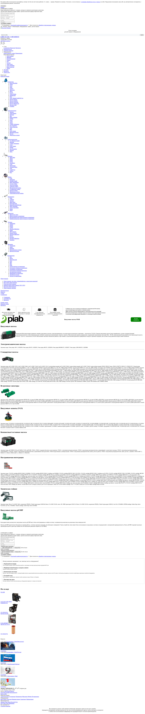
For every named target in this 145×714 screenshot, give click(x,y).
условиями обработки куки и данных (90, 1)
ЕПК (11, 265)
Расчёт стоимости (136, 319)
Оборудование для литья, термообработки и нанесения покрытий (20, 281)
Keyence (12, 237)
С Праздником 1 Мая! (12, 676)
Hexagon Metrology (14, 229)
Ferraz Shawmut (14, 127)
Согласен (3, 6)
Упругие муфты (14, 185)
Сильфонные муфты (15, 189)
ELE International (11, 58)
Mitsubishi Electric (14, 132)
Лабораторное (29, 699)
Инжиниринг (18, 53)
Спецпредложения (8, 50)
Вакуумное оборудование (10, 282)
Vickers (11, 88)
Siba (11, 116)
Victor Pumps (13, 94)
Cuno (11, 164)
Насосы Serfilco (14, 101)
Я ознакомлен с (15, 25)
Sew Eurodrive (13, 125)
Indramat (12, 114)
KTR (11, 178)
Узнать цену (7, 72)
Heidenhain (12, 223)
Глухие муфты (13, 183)
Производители (8, 49)
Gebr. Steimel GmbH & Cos (16, 98)
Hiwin (11, 258)
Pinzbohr (12, 248)
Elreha (11, 123)
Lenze (11, 121)
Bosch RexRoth (13, 83)
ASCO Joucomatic (14, 207)
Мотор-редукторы (14, 251)
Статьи (2, 293)
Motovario (12, 90)
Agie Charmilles (10, 65)
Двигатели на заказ (15, 135)
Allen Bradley (13, 113)
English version (4, 302)
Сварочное (23, 699)
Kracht (11, 92)
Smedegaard (13, 95)
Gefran (11, 227)
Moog (11, 91)
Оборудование (7, 53)
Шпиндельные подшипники (17, 216)
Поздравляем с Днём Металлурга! (15, 641)
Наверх (2, 7)
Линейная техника (14, 274)
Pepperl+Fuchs (13, 233)
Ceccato (8, 63)
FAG (11, 261)
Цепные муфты (14, 190)
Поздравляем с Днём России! (13, 652)
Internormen (12, 165)
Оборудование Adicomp (10, 288)
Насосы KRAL (13, 99)
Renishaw (12, 240)
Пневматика (19, 696)
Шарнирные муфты (15, 192)
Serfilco (11, 171)
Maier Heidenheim (14, 182)
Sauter (11, 247)
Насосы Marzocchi (14, 103)
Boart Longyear (10, 67)
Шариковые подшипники (16, 273)
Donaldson (12, 163)
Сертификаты (7, 298)
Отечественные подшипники (17, 266)
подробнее (3, 650)
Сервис (13, 53)
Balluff (11, 225)
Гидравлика (12, 696)
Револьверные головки (16, 249)
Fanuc (11, 120)
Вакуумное (3, 699)
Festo (11, 198)
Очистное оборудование (10, 284)
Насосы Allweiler (14, 102)
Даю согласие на (42, 25)
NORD (11, 118)
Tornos (8, 68)
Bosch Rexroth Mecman (15, 205)
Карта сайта (4, 694)
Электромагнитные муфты (16, 193)
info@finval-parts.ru (5, 41)
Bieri (11, 96)
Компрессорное (16, 699)
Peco (11, 172)
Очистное (9, 699)
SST (8, 61)
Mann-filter (12, 157)
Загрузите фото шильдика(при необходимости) (7, 547)
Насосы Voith (13, 105)
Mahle (11, 159)
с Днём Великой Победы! (12, 664)
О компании (7, 48)
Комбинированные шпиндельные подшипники (22, 218)
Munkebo (9, 57)
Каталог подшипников (15, 276)
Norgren (12, 200)
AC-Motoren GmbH (14, 140)
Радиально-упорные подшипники (18, 268)
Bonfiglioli (12, 179)
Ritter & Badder (13, 117)
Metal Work (12, 202)
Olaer (11, 87)
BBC (11, 129)
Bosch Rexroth (13, 203)
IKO (11, 263)
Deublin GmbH (13, 181)
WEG (11, 151)
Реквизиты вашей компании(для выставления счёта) (7, 551)
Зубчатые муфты (14, 186)
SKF (11, 262)
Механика (25, 696)
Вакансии (12, 48)
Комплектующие (5, 76)
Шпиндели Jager (14, 214)
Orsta (11, 86)
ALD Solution (10, 56)
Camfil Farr (12, 169)
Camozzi (12, 199)
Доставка (6, 69)
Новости (3, 292)
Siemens (12, 112)
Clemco (8, 60)
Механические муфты (15, 188)
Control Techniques (14, 124)
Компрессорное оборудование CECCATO (14, 285)
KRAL (11, 235)
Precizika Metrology (14, 238)
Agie (11, 128)
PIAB (11, 210)
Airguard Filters (13, 167)
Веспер (11, 133)
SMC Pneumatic (14, 206)
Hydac (11, 161)
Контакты (18, 48)
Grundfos (12, 106)
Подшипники (35, 696)
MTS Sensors (13, 231)
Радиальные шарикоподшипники (18, 270)
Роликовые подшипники (16, 269)
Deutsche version (5, 304)
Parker (11, 84)
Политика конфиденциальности (9, 692)
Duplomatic (12, 245)
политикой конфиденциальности (19, 25)
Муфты (30, 696)
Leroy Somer (13, 131)
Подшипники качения (15, 272)
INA (11, 257)
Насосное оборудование (10, 286)
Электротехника (5, 696)
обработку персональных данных (47, 25)
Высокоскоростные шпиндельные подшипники (22, 217)
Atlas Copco (10, 64)
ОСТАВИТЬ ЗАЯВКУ (6, 23)
